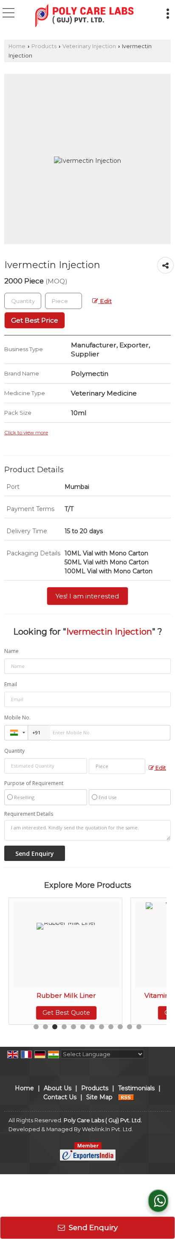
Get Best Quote (66, 1013)
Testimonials (136, 1088)
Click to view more (26, 433)
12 (138, 1026)
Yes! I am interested (87, 596)
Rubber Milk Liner (66, 995)
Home (16, 46)
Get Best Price (34, 320)
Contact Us (59, 1097)
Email (10, 684)
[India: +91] (16, 732)
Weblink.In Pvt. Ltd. (107, 1129)
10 (120, 1026)
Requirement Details (28, 814)
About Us (57, 1088)
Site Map (99, 1097)
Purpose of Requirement (33, 783)
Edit (105, 300)
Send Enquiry (92, 1227)
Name (11, 651)
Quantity (14, 750)
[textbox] (63, 301)
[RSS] (126, 1097)
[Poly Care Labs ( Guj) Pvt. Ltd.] (84, 16)
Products (43, 46)
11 (129, 1026)
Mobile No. (17, 717)
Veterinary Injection (89, 46)
